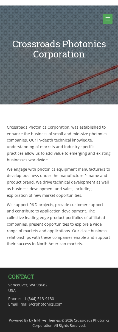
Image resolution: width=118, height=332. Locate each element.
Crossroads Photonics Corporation (59, 48)
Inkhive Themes (47, 320)
